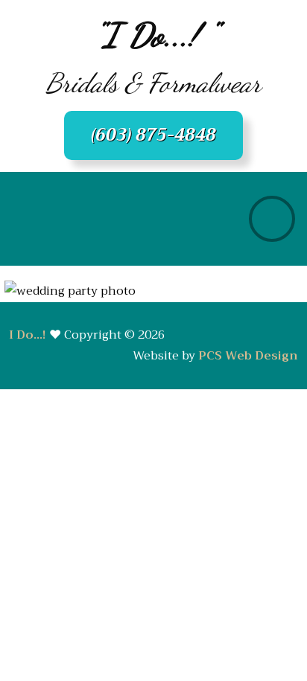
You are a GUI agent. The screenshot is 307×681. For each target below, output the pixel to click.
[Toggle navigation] (272, 219)
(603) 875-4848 (153, 135)
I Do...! (27, 334)
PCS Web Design (248, 355)
